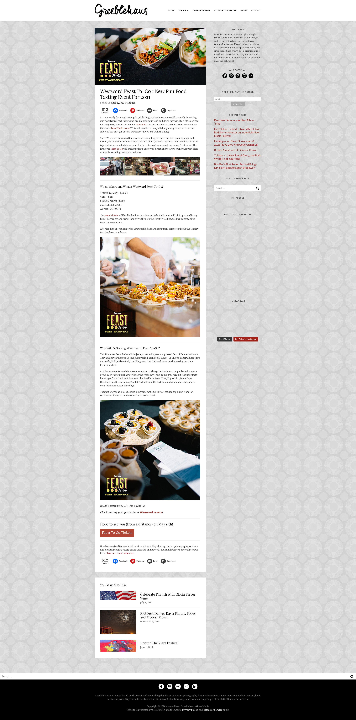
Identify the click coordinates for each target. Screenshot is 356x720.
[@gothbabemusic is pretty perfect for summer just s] (221, 310)
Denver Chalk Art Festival (159, 643)
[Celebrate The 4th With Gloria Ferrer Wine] (118, 595)
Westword (141, 124)
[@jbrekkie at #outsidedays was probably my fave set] (254, 310)
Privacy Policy (190, 709)
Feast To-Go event (120, 128)
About (170, 10)
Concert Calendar (225, 10)
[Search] (257, 188)
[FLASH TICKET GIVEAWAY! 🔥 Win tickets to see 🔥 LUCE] (237, 320)
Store (244, 10)
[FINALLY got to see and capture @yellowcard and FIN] (221, 330)
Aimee (131, 102)
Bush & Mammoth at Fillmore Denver (236, 150)
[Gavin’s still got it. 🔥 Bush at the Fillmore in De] (254, 320)
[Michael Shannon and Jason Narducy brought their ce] (221, 320)
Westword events (151, 512)
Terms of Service (213, 709)
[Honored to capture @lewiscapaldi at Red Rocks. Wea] (237, 330)
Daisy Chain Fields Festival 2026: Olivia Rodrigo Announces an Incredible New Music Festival (237, 132)
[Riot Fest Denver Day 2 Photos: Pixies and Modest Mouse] (118, 622)
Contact (256, 10)
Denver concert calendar (120, 553)
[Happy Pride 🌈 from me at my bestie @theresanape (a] (254, 330)
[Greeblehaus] (121, 10)
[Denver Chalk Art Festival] (118, 646)
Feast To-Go (117, 149)
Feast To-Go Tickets (117, 533)
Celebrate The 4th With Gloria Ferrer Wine (167, 596)
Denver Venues (201, 10)
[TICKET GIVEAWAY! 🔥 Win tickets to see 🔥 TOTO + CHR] (237, 310)
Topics (182, 10)
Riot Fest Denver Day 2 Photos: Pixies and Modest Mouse (168, 615)
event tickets (111, 215)
